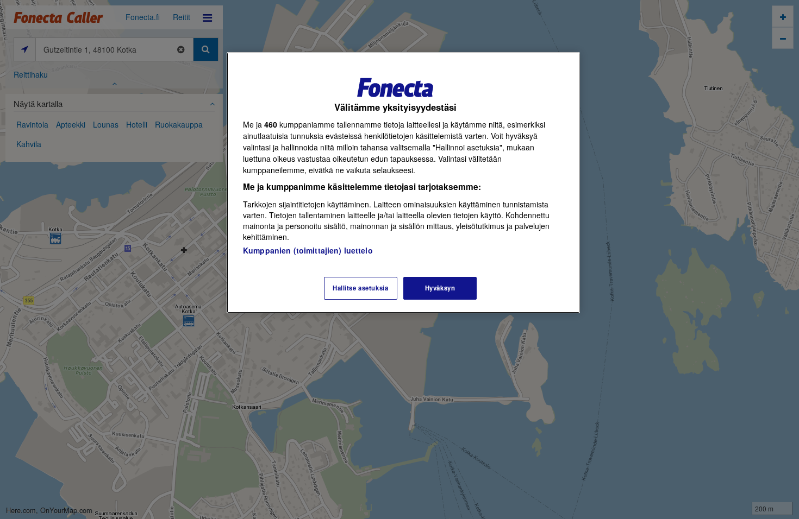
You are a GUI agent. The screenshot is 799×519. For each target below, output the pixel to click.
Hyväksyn (440, 287)
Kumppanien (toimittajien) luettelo (308, 250)
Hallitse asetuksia (360, 287)
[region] (403, 182)
